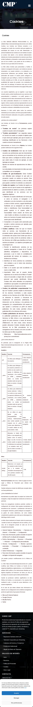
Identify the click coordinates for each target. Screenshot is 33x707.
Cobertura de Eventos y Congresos (14, 643)
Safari (4, 602)
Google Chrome (7, 597)
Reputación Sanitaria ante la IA (12, 637)
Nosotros (6, 660)
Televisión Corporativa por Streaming (14, 640)
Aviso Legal (7, 670)
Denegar (16, 698)
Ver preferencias (16, 703)
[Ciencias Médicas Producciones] (9, 4)
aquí (25, 687)
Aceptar (16, 693)
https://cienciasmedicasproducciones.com (17, 44)
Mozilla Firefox (7, 599)
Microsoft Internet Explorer (10, 595)
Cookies (6, 667)
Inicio (5, 657)
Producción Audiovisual (10, 646)
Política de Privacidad (10, 663)
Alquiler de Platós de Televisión (12, 649)
